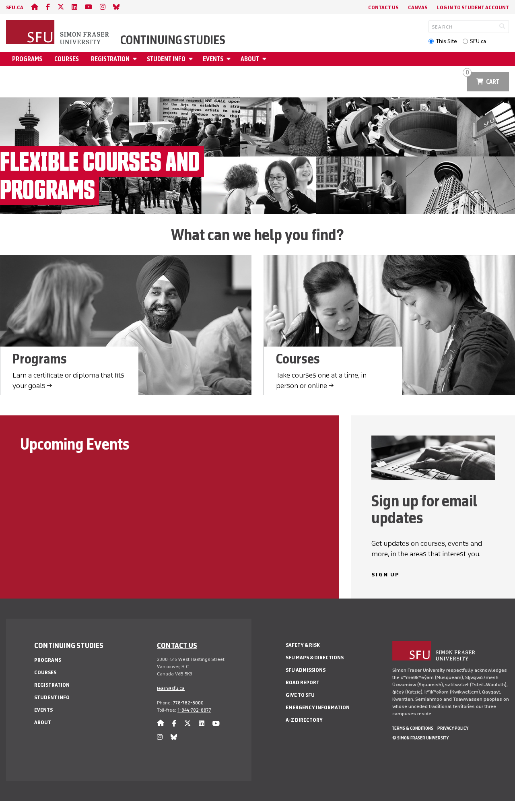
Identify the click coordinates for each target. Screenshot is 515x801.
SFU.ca (478, 41)
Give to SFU (300, 695)
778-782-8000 (188, 703)
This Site (446, 41)
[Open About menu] (265, 59)
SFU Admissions (305, 670)
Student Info (166, 59)
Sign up (385, 574)
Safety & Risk (303, 645)
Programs (27, 59)
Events (213, 59)
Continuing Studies (172, 40)
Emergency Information (318, 707)
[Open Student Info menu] (192, 59)
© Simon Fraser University (420, 738)
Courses (66, 59)
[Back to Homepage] (58, 33)
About (250, 59)
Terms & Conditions (412, 728)
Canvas (417, 7)
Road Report (302, 682)
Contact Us (383, 7)
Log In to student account (473, 7)
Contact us (177, 645)
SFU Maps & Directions (315, 657)
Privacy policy (452, 728)
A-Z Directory (304, 719)
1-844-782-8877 (194, 710)
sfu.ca (14, 7)
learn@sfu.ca (171, 688)
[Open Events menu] (230, 59)
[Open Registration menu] (136, 59)
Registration (110, 59)
